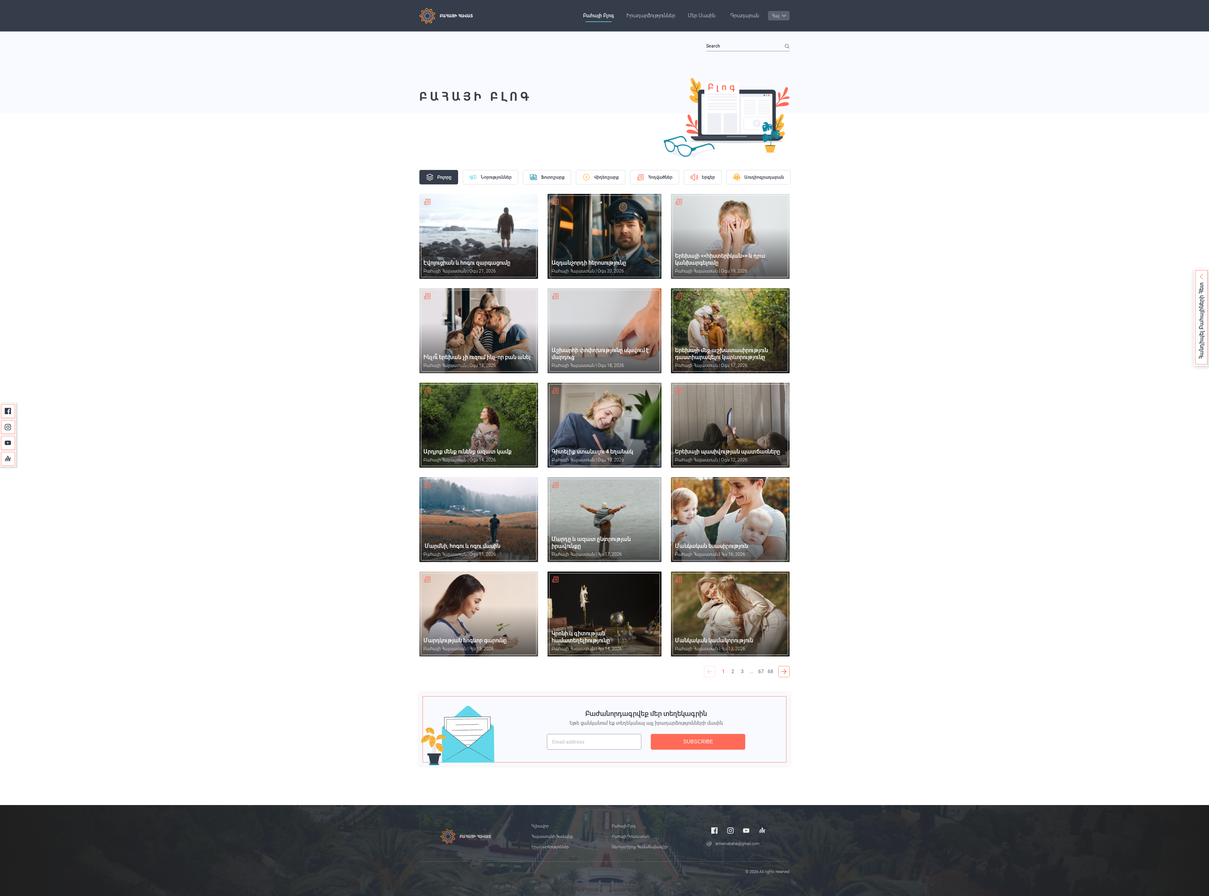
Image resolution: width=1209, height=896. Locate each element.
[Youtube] (8, 443)
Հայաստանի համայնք (552, 836)
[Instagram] (8, 427)
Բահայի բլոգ (598, 16)
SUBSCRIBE (698, 741)
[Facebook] (8, 411)
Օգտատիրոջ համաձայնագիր (640, 847)
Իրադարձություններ (651, 16)
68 (770, 671)
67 (761, 671)
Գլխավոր (540, 826)
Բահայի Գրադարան (631, 836)
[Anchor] (8, 459)
